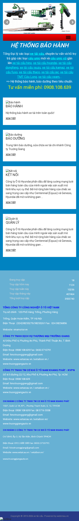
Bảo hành (14, 106)
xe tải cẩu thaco (29, 72)
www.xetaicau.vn (22, 359)
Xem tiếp (11, 118)
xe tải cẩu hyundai (45, 63)
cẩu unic (34, 58)
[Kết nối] (39, 171)
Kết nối (12, 175)
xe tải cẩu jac (50, 72)
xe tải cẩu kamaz (53, 67)
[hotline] (5, 518)
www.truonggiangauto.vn (17, 423)
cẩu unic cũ (58, 58)
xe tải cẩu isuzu (30, 67)
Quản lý (12, 222)
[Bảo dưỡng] (39, 135)
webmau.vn (63, 516)
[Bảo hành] (39, 102)
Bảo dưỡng (15, 138)
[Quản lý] (39, 219)
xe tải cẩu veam (48, 77)
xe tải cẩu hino (22, 63)
